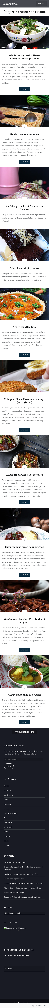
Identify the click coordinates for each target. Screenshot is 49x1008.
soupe (6, 841)
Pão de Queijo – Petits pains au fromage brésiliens (22, 888)
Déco (6, 800)
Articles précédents (24, 732)
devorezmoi (13, 931)
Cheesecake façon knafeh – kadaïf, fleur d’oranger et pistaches (23, 868)
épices (6, 786)
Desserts (7, 804)
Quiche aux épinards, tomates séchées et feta (21, 874)
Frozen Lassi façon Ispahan (14, 879)
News (6, 818)
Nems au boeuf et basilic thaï (15, 862)
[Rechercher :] (24, 969)
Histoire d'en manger (11, 813)
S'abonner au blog (14, 746)
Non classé (8, 823)
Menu (42, 3)
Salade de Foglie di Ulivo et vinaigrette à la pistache (22, 897)
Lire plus (24, 89)
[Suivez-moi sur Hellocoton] (15, 928)
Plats (6, 832)
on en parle (8, 827)
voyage (6, 845)
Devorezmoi (10, 3)
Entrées (7, 809)
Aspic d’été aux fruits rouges (14, 893)
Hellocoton (21, 931)
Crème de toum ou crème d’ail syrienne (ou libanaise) (23, 883)
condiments (8, 795)
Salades (7, 836)
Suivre (9, 766)
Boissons (7, 790)
